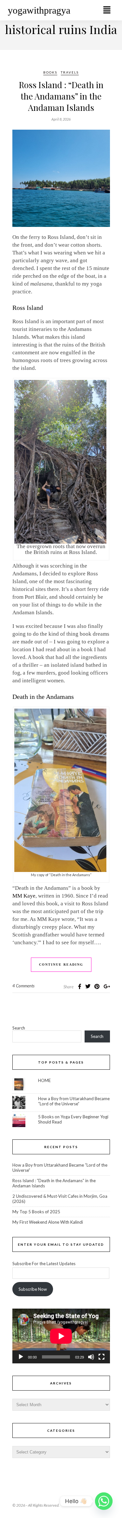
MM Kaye (23, 896)
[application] (61, 1336)
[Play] (21, 1357)
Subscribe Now (33, 1289)
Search (18, 1027)
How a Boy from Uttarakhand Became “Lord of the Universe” (74, 1101)
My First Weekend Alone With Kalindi (47, 1222)
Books (50, 72)
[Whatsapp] (104, 1501)
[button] (106, 10)
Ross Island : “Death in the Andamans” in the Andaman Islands (61, 96)
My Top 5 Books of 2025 (36, 1211)
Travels (70, 72)
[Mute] (91, 1357)
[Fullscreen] (101, 1357)
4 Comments (23, 985)
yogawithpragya (39, 10)
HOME (44, 1080)
